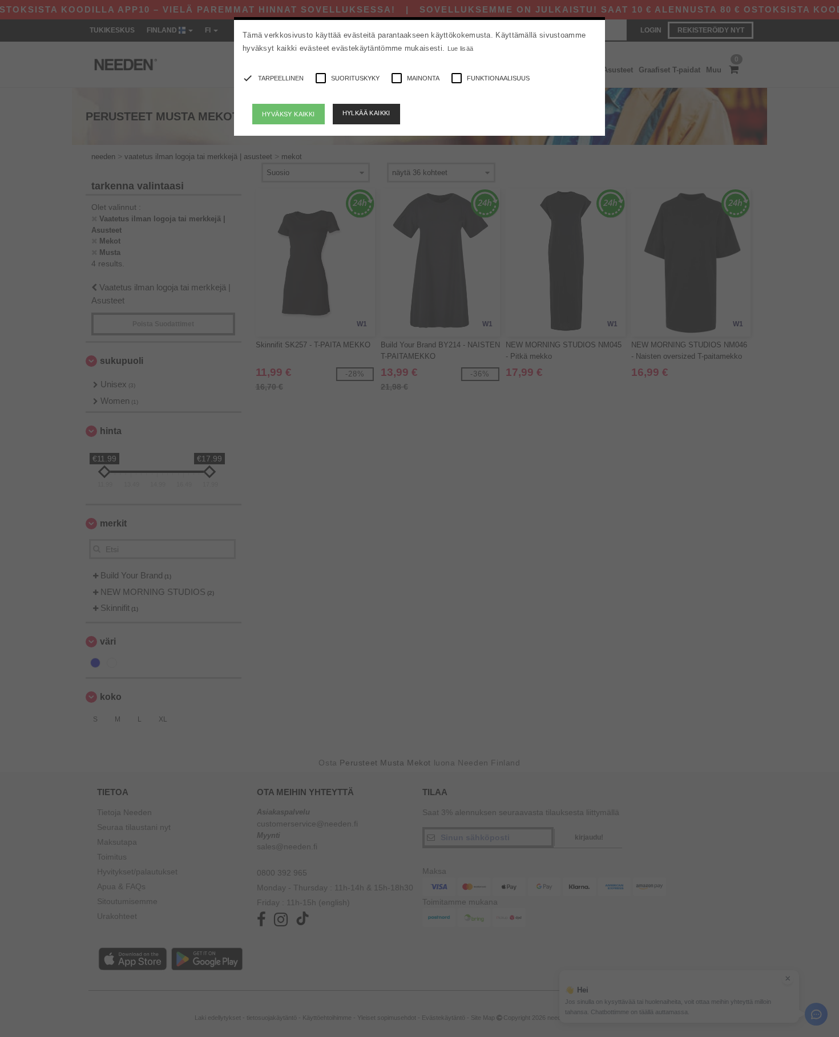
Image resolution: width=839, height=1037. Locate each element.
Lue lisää (460, 48)
